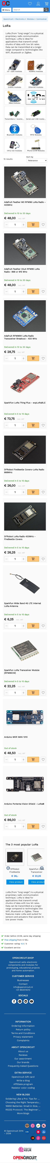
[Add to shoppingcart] (33, 224)
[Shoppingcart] (44, 4)
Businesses (23, 980)
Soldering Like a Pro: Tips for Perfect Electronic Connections (23, 1098)
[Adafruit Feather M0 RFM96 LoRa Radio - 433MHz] (25, 182)
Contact (23, 984)
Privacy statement (23, 1036)
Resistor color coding (23, 1087)
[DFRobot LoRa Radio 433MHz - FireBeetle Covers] (25, 516)
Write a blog (23, 1080)
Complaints (23, 1040)
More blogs (23, 1113)
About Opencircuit (23, 1047)
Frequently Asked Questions (23, 1066)
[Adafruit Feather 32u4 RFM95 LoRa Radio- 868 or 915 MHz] (25, 249)
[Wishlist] (27, 4)
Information (23, 1021)
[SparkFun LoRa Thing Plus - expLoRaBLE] (25, 383)
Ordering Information (23, 1026)
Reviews (23, 1055)
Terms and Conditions (23, 1033)
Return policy (23, 1029)
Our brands (23, 1062)
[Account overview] (36, 4)
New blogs (23, 1094)
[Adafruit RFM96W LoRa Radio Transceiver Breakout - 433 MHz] (25, 316)
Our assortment (23, 1058)
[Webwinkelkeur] (25, 1149)
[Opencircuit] (25, 1158)
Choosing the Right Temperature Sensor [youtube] (23, 1102)
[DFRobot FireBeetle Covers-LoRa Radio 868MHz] (25, 449)
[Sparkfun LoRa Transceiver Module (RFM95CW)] (25, 650)
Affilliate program (23, 1084)
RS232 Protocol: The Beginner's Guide (23, 1109)
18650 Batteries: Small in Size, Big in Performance (23, 1106)
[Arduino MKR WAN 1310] (25, 717)
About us (23, 1051)
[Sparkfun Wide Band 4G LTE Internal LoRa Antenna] (25, 583)
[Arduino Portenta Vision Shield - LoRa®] (25, 784)
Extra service (23, 1072)
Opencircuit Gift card (23, 1077)
